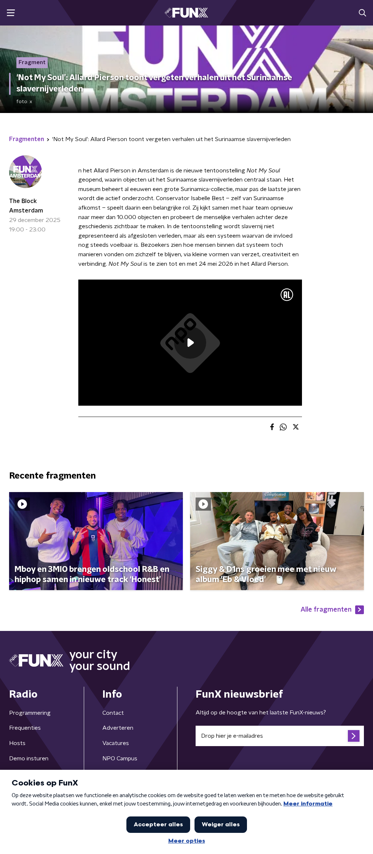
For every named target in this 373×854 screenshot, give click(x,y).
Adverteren (117, 728)
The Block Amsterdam (26, 206)
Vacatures (115, 743)
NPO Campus (119, 758)
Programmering (30, 713)
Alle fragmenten (326, 610)
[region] (190, 342)
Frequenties (25, 728)
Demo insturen (28, 758)
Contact (113, 713)
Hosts (17, 743)
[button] (11, 13)
